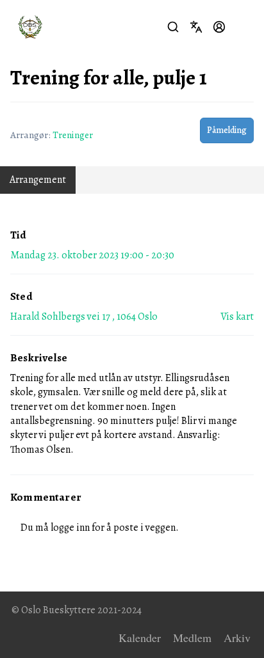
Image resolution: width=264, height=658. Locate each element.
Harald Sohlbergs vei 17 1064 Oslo (84, 316)
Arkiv (237, 638)
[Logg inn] (219, 26)
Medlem (192, 638)
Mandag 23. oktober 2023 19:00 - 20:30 (92, 255)
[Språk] (196, 26)
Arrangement (38, 180)
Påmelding (227, 130)
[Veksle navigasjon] (242, 26)
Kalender (140, 638)
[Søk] (173, 26)
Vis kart (237, 316)
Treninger (73, 134)
